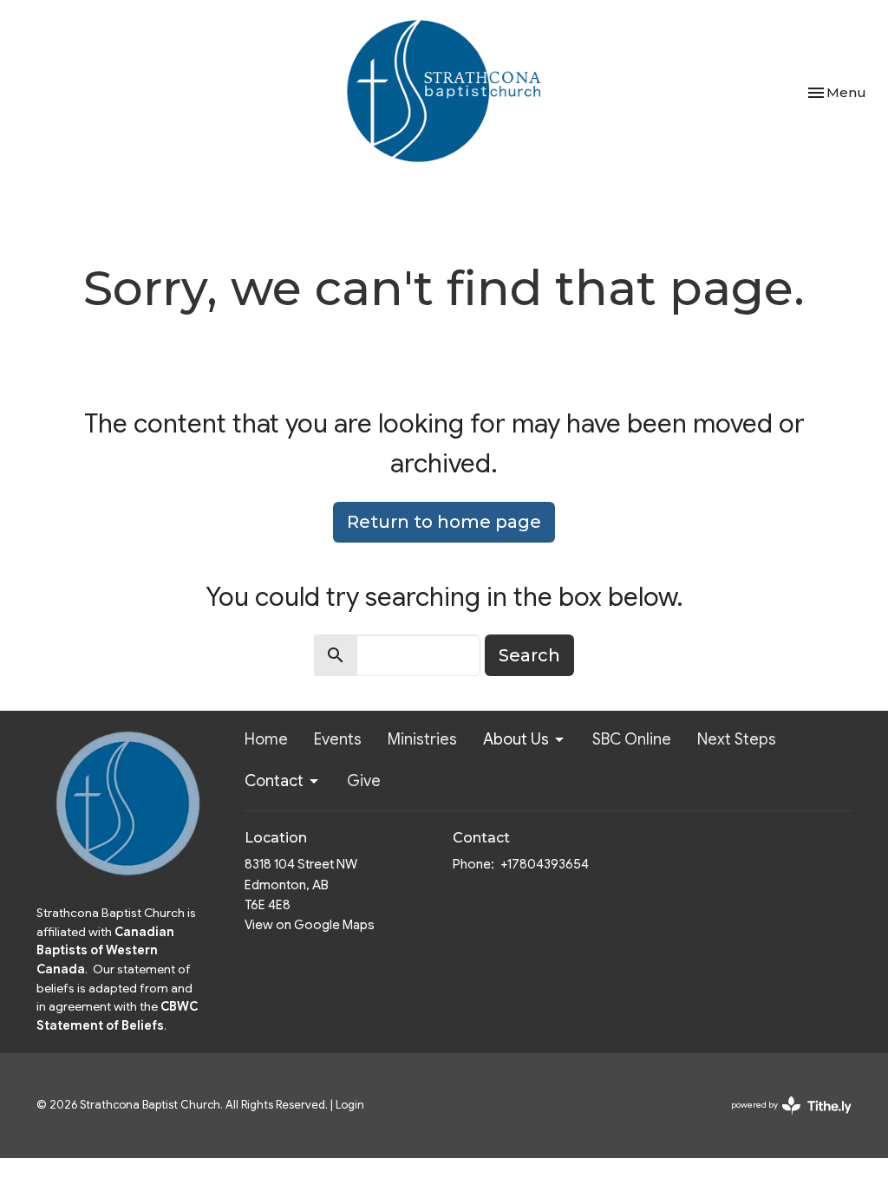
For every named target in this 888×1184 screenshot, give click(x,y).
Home (266, 739)
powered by (782, 1119)
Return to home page (444, 521)
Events (338, 739)
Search (529, 655)
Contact (274, 780)
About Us (516, 739)
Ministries (422, 739)
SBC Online (631, 739)
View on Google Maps (310, 925)
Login (350, 1105)
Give (364, 780)
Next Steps (736, 739)
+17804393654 (544, 864)
